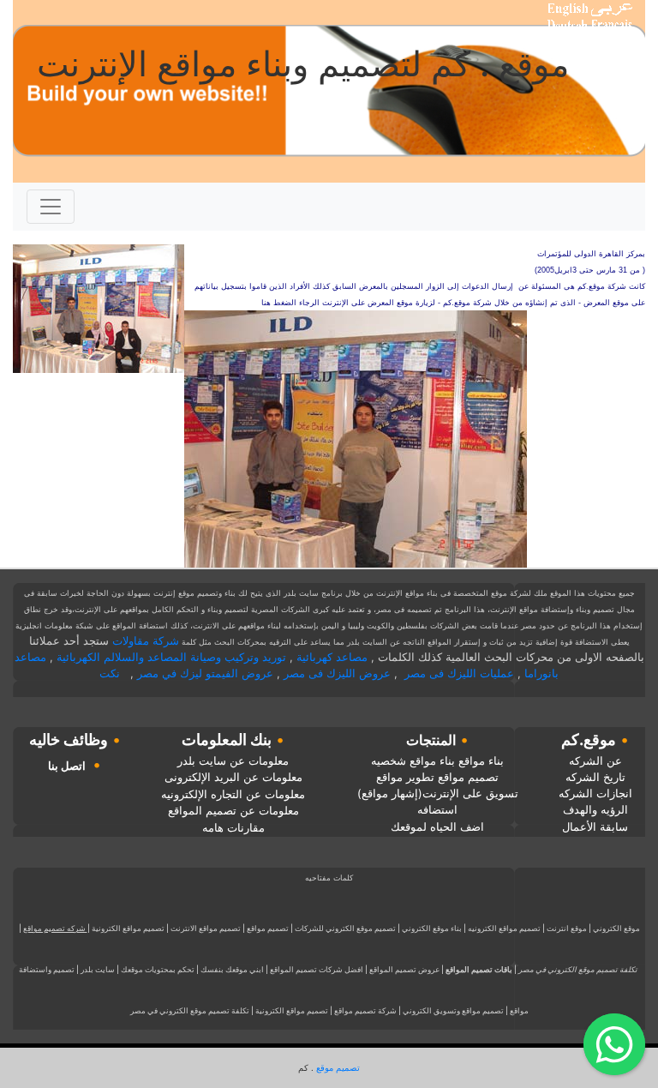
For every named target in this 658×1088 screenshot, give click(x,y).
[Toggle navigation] (51, 206)
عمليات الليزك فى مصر (459, 673)
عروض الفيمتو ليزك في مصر (205, 673)
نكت (109, 673)
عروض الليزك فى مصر (337, 673)
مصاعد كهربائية (332, 657)
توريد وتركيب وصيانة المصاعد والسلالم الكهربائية (171, 657)
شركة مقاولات (145, 640)
